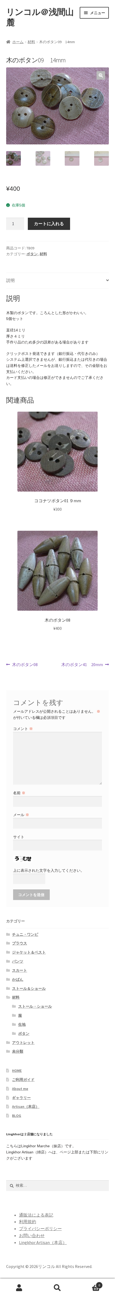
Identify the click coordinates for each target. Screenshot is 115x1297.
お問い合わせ (32, 1235)
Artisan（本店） (25, 1106)
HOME (17, 1070)
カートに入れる (49, 223)
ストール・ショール (35, 1006)
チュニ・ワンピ (25, 934)
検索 (57, 1288)
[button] (101, 75)
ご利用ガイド (23, 1079)
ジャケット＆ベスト (29, 952)
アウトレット (23, 1042)
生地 (22, 1024)
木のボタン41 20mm (82, 665)
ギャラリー (21, 1097)
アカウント (19, 1288)
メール (21, 815)
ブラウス (19, 943)
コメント (23, 729)
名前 (19, 793)
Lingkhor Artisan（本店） (43, 1242)
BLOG (16, 1115)
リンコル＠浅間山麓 (40, 17)
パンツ (17, 961)
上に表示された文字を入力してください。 (48, 870)
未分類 (17, 1051)
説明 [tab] (10, 280)
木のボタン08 (25, 665)
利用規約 (27, 1221)
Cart (88, 1283)
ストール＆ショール (29, 988)
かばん (17, 979)
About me (20, 1088)
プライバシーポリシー (40, 1228)
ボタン (32, 254)
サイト (18, 837)
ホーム (18, 41)
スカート (19, 970)
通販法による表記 (36, 1215)
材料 (31, 41)
